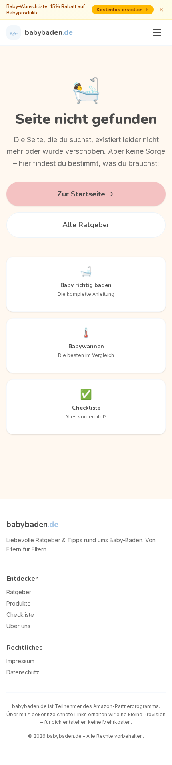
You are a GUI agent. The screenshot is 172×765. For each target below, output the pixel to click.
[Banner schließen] (161, 9)
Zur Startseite (81, 194)
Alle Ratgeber (86, 225)
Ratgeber (18, 592)
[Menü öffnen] (157, 32)
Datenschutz (22, 672)
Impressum (20, 661)
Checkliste (20, 614)
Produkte (18, 603)
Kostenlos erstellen (119, 9)
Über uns (18, 625)
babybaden (32, 524)
